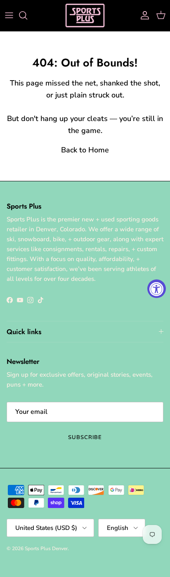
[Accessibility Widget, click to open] (156, 288)
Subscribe (85, 437)
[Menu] (9, 15)
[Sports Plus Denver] (85, 15)
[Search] (27, 15)
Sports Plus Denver (46, 548)
